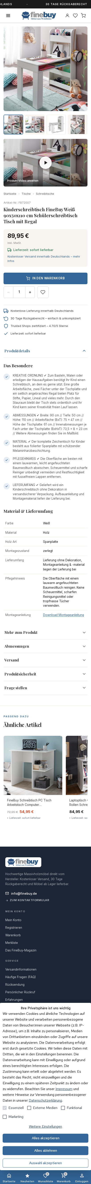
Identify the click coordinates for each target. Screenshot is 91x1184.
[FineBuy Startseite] (38, 16)
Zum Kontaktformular (29, 900)
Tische (26, 193)
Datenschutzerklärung (45, 1100)
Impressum (63, 1089)
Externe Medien (45, 1107)
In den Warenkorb (48, 278)
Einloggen (81, 1181)
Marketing (15, 1116)
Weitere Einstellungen (45, 1126)
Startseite (10, 193)
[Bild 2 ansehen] (35, 124)
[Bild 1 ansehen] (13, 124)
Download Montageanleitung (63, 615)
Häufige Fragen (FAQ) (20, 977)
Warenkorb (64, 1177)
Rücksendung (15, 984)
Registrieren (13, 927)
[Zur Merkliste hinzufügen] (43, 292)
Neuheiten (27, 1181)
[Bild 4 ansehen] (77, 124)
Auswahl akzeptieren (45, 1163)
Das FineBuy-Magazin (20, 950)
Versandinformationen (20, 969)
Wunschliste (45, 1177)
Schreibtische (45, 193)
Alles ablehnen (45, 1150)
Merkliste (11, 943)
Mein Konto (13, 920)
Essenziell (16, 1107)
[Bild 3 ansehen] (56, 124)
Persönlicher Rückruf (20, 992)
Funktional (74, 1107)
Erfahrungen (14, 1000)
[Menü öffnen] (8, 15)
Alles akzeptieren (45, 1138)
